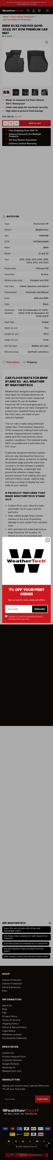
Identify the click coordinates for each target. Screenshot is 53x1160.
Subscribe (39, 609)
